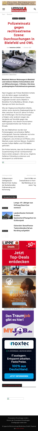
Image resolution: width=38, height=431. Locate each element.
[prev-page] (3, 236)
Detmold (5, 218)
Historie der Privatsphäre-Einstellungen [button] (18, 420)
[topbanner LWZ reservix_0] (19, 163)
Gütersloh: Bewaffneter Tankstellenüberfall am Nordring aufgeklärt (23, 228)
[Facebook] (16, 410)
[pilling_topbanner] (19, 3)
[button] (3, 9)
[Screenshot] (19, 381)
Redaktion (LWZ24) (15, 47)
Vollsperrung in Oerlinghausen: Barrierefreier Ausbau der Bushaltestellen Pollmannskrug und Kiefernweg (9, 184)
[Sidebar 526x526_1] (19, 274)
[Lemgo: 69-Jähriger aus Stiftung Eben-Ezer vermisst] (7, 205)
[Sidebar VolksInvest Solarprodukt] (19, 309)
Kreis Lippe (22, 18)
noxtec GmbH (20, 428)
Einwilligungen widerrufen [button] (19, 422)
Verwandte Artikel (9, 197)
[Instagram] (22, 410)
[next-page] (6, 236)
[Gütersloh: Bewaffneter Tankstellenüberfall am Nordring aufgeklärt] (7, 228)
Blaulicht (9, 14)
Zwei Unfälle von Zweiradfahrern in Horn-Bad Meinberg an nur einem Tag (27, 181)
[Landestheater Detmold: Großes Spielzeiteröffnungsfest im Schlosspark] (7, 215)
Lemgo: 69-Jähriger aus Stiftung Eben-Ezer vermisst (23, 205)
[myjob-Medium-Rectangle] (18, 337)
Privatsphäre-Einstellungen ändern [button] (18, 418)
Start (3, 14)
